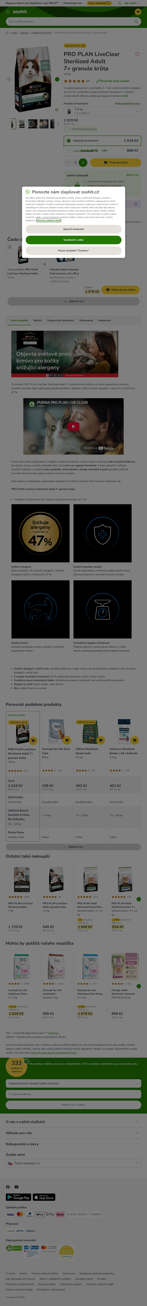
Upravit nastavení (73, 229)
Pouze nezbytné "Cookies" (73, 250)
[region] (73, 222)
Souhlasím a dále (73, 240)
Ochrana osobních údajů (49, 220)
